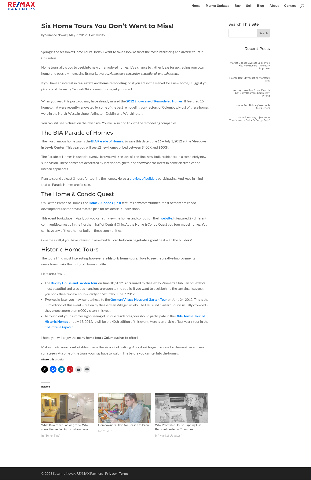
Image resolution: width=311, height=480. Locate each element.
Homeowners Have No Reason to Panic (124, 425)
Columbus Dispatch (59, 327)
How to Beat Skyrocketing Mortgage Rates (249, 79)
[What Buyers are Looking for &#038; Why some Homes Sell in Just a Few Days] (67, 408)
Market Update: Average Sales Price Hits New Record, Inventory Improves (250, 65)
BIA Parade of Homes (107, 141)
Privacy (111, 473)
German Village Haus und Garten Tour (138, 299)
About (274, 5)
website (166, 218)
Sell (249, 5)
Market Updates (217, 5)
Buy (238, 5)
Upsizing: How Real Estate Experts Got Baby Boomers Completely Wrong (250, 92)
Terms (123, 473)
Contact (290, 5)
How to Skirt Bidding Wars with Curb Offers (252, 106)
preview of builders (143, 178)
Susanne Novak (56, 35)
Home (196, 5)
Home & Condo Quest (105, 203)
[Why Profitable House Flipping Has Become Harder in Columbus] (181, 408)
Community (97, 35)
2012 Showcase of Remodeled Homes (154, 101)
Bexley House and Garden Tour (74, 283)
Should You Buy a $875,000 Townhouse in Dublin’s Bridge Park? (249, 119)
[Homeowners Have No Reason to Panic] (124, 408)
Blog (260, 5)
